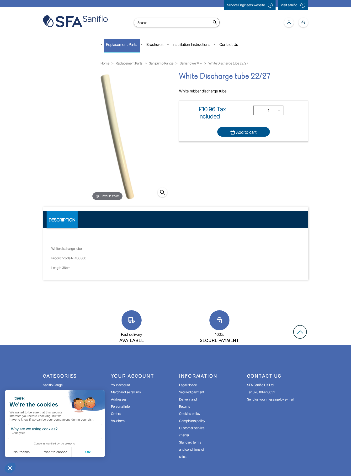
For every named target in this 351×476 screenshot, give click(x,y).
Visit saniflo (289, 5)
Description (62, 219)
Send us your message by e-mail (270, 399)
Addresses (119, 399)
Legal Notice (188, 385)
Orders (116, 414)
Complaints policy (192, 421)
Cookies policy (189, 414)
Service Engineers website (246, 5)
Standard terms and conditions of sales (191, 449)
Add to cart (246, 132)
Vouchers (118, 421)
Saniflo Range (53, 385)
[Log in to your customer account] (289, 22)
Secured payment (191, 392)
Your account (120, 385)
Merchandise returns (126, 392)
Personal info (120, 406)
